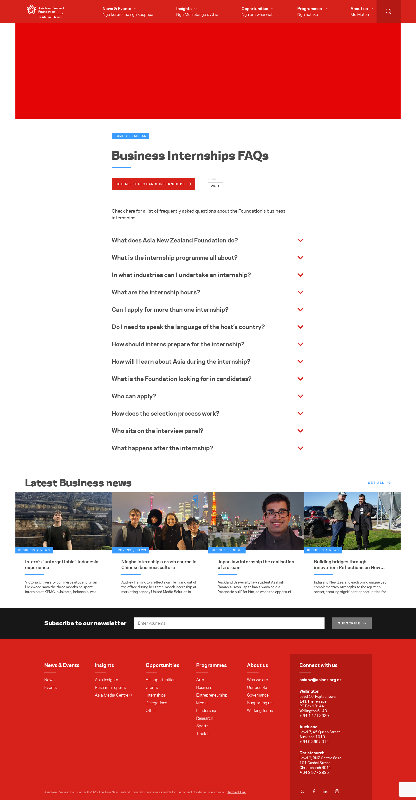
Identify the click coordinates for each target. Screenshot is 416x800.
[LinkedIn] (325, 791)
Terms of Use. (237, 792)
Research (204, 718)
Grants (152, 687)
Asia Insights (106, 680)
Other (151, 710)
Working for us (260, 710)
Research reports (110, 687)
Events (50, 687)
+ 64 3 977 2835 (314, 772)
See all (376, 483)
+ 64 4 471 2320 (314, 715)
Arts (200, 680)
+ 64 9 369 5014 (314, 741)
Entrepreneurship (212, 695)
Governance (258, 695)
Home (119, 136)
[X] (302, 791)
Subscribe (349, 623)
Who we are (257, 680)
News (49, 680)
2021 (215, 186)
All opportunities (160, 680)
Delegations (156, 703)
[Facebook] (314, 791)
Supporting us (259, 703)
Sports (202, 726)
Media (202, 703)
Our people (257, 687)
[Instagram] (337, 791)
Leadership (206, 710)
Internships (156, 695)
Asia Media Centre (111, 695)
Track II (203, 734)
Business (138, 136)
